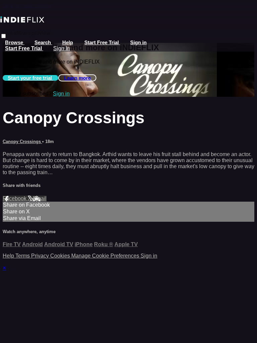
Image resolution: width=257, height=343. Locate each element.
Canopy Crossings (22, 141)
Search (43, 42)
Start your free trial (30, 78)
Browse (14, 42)
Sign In (61, 48)
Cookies (60, 256)
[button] (3, 36)
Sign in (138, 42)
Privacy (40, 256)
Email (40, 198)
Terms (23, 256)
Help (67, 42)
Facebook (15, 198)
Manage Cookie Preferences (106, 256)
